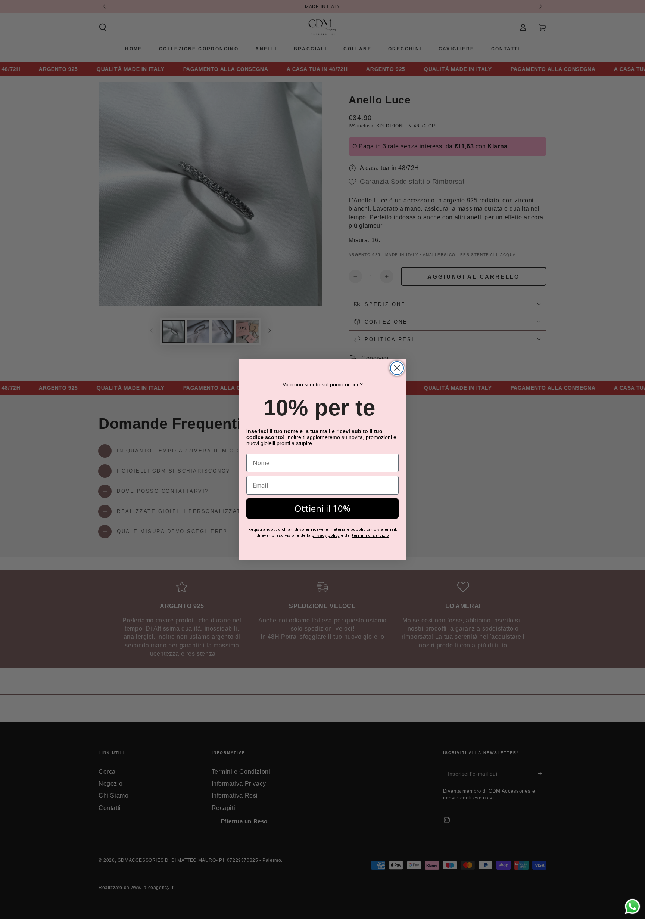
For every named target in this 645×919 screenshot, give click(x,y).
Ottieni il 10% (322, 508)
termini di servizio (370, 535)
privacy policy (326, 535)
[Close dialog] (396, 368)
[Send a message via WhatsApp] (632, 906)
